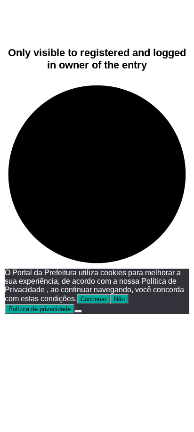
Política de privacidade (39, 309)
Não (119, 299)
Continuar (93, 299)
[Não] (78, 311)
